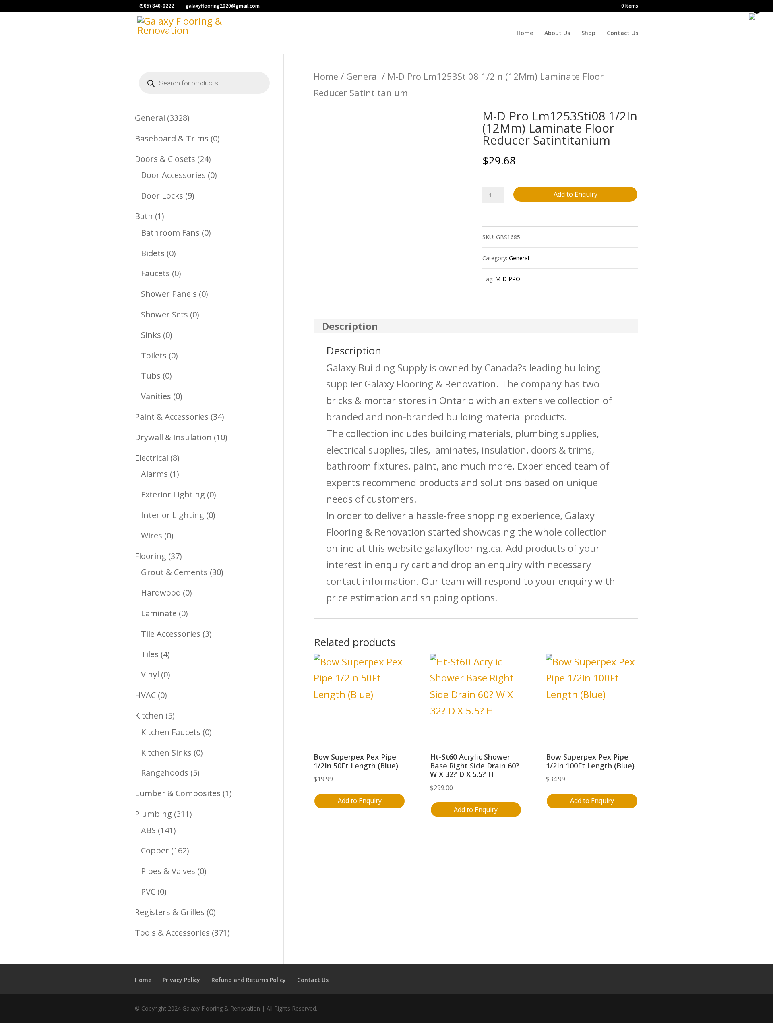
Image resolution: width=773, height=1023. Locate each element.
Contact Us (622, 33)
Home (525, 33)
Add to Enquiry (575, 194)
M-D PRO (507, 279)
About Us (557, 33)
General (362, 76)
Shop (588, 33)
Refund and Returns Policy (248, 980)
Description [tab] (350, 326)
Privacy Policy (181, 980)
